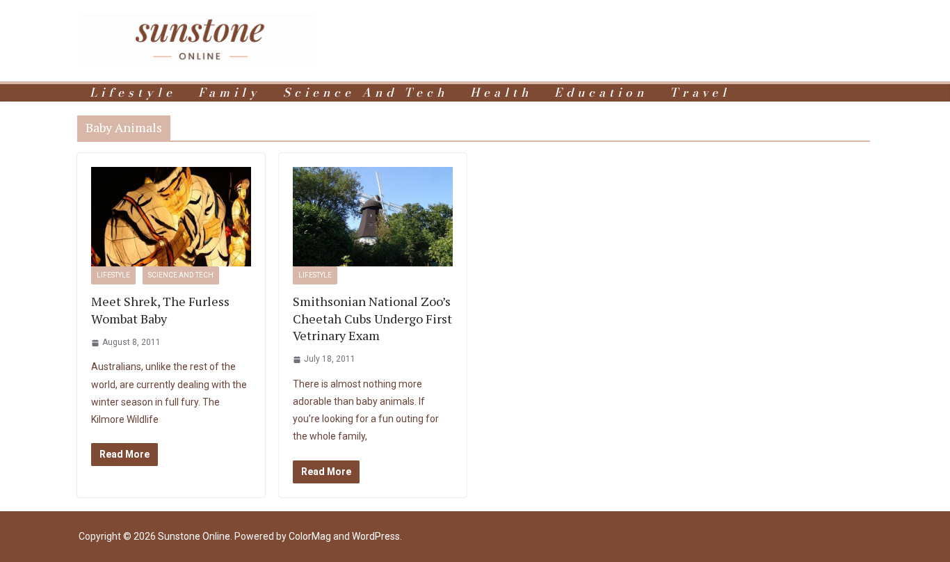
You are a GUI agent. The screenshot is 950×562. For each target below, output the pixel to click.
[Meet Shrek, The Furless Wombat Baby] (171, 217)
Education (600, 93)
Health (501, 93)
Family (229, 93)
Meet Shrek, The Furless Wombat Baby (160, 309)
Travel (700, 93)
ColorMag (310, 536)
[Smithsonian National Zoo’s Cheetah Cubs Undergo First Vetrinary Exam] (373, 217)
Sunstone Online (194, 536)
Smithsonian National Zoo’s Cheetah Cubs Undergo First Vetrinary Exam (372, 318)
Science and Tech (365, 93)
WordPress (376, 536)
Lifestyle (133, 93)
